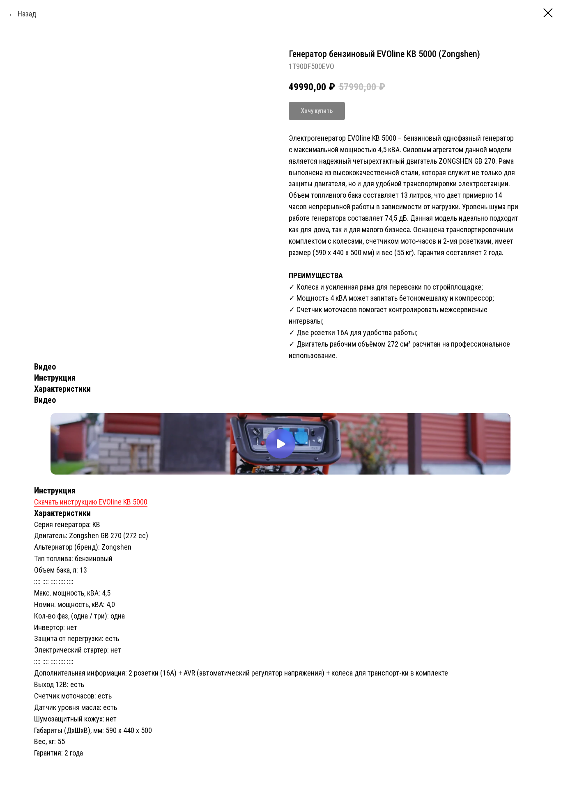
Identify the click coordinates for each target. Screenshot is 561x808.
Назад (27, 13)
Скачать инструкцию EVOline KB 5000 (90, 502)
